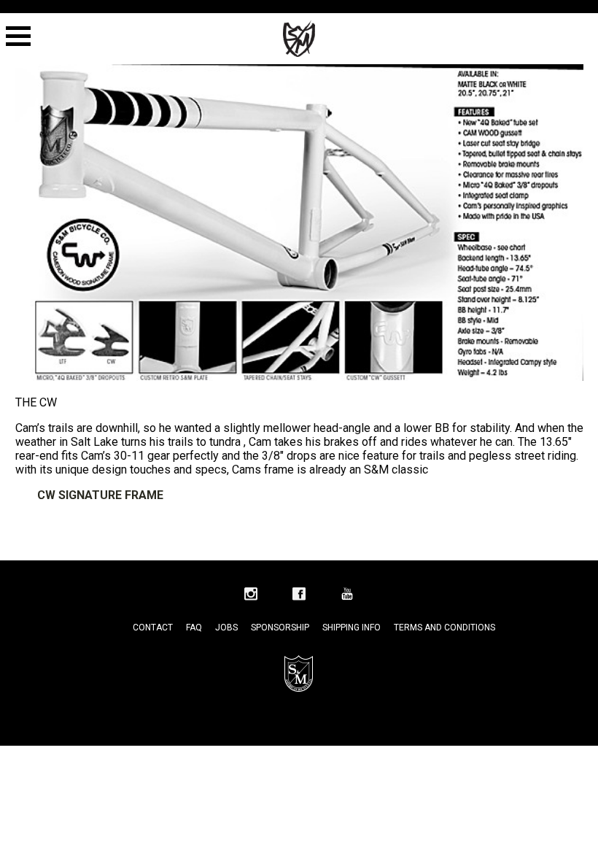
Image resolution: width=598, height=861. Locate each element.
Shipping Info (351, 627)
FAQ (194, 627)
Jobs (226, 627)
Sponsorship (280, 627)
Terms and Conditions (444, 627)
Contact (153, 627)
